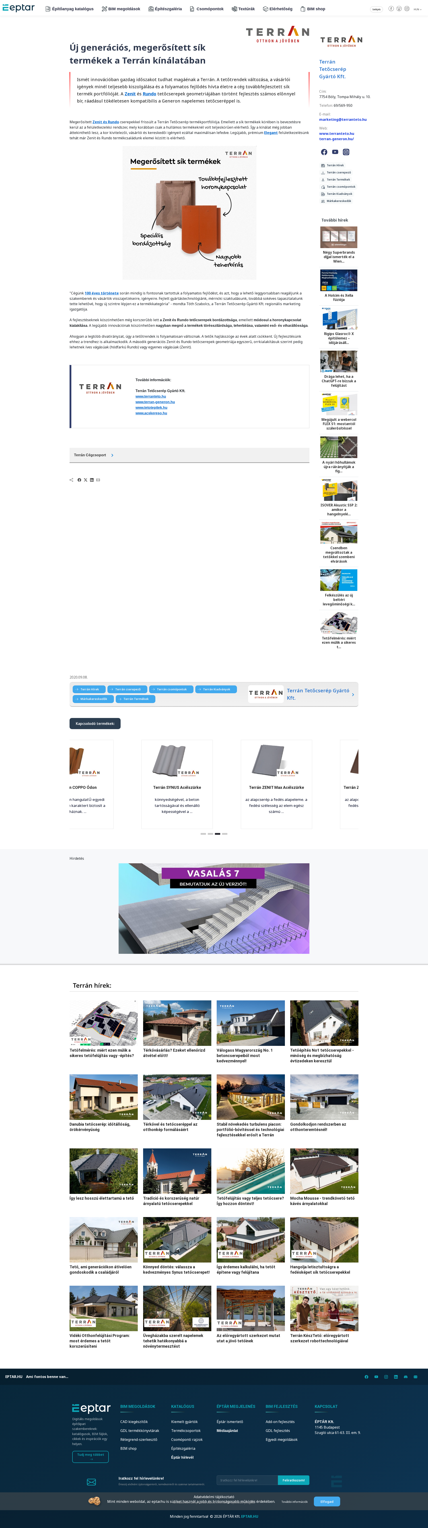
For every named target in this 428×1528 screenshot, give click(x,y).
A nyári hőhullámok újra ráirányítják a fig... (338, 466)
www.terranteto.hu (151, 396)
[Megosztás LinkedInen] (92, 480)
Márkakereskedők (338, 201)
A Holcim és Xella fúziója (339, 297)
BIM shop (316, 9)
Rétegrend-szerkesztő (138, 1439)
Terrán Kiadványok (338, 194)
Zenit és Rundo (106, 121)
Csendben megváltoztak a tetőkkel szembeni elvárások (339, 554)
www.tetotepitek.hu (151, 407)
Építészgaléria (168, 9)
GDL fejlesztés (278, 1430)
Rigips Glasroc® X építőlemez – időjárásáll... (339, 338)
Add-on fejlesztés (280, 1421)
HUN (417, 9)
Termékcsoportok (186, 1430)
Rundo (149, 94)
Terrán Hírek (334, 165)
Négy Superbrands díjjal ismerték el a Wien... (339, 256)
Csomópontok (210, 9)
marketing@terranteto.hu (343, 119)
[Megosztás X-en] (85, 480)
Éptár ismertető (230, 1421)
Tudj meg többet (90, 1454)
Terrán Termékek (337, 179)
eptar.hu (14, 1376)
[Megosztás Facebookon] (79, 480)
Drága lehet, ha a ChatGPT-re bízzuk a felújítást (339, 381)
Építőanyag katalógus (73, 9)
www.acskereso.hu (151, 413)
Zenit (130, 94)
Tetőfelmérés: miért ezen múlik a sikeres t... (339, 642)
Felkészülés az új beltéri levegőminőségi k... (339, 599)
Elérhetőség (281, 9)
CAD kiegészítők (134, 1421)
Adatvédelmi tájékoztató (214, 1496)
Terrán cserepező (338, 172)
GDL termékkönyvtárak (139, 1430)
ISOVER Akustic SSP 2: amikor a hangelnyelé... (339, 509)
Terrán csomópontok (340, 187)
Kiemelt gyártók (184, 1421)
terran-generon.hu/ (336, 138)
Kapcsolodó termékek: (95, 723)
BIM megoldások (124, 9)
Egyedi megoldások (282, 1439)
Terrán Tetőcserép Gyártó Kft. (332, 69)
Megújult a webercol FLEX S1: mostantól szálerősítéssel (338, 424)
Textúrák (246, 9)
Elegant (271, 132)
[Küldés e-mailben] (98, 480)
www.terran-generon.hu (155, 402)
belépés (376, 9)
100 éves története (102, 293)
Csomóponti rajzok (187, 1439)
